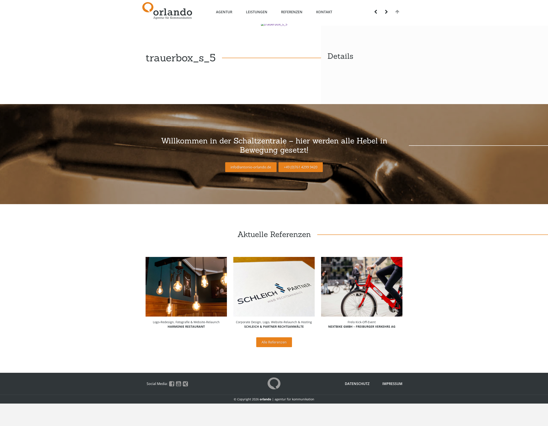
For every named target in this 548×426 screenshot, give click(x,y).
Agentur (224, 12)
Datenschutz (357, 383)
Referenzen (291, 12)
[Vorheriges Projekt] (376, 12)
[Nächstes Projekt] (386, 12)
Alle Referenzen (274, 342)
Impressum (392, 383)
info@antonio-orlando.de (251, 167)
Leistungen (256, 12)
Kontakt (324, 12)
